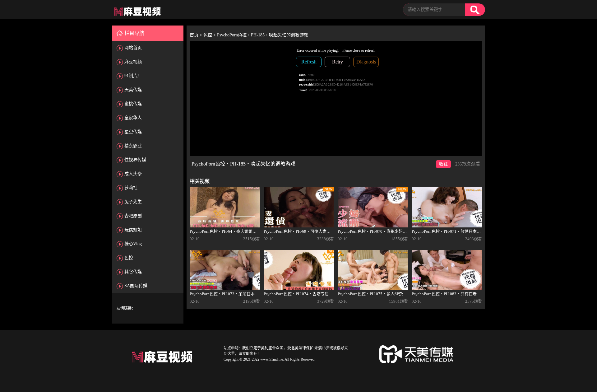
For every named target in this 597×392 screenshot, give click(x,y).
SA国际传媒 (135, 285)
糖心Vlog (133, 243)
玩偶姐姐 (133, 229)
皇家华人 (133, 117)
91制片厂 (133, 75)
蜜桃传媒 (133, 103)
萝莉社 (130, 187)
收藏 (443, 164)
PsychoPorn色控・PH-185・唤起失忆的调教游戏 (262, 35)
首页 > (196, 35)
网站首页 (133, 47)
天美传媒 (133, 89)
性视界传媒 (135, 159)
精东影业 (133, 145)
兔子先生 (133, 201)
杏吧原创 (133, 215)
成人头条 (133, 173)
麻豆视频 (133, 61)
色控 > (210, 35)
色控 (128, 257)
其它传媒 (133, 271)
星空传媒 (133, 131)
